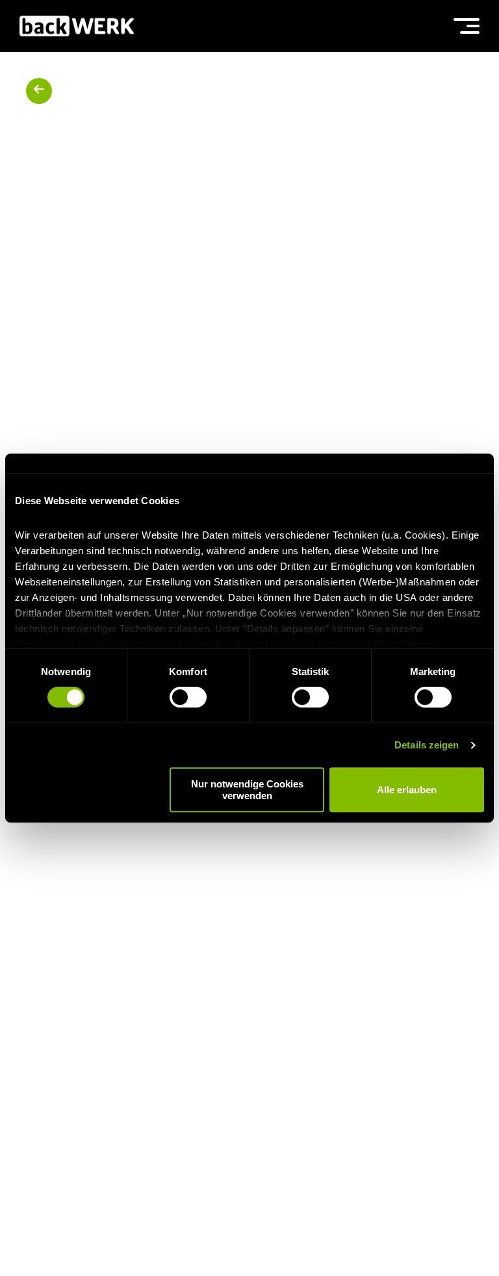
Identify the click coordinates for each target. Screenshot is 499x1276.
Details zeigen (426, 744)
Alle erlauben (407, 789)
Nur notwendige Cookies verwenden (247, 789)
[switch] (188, 697)
